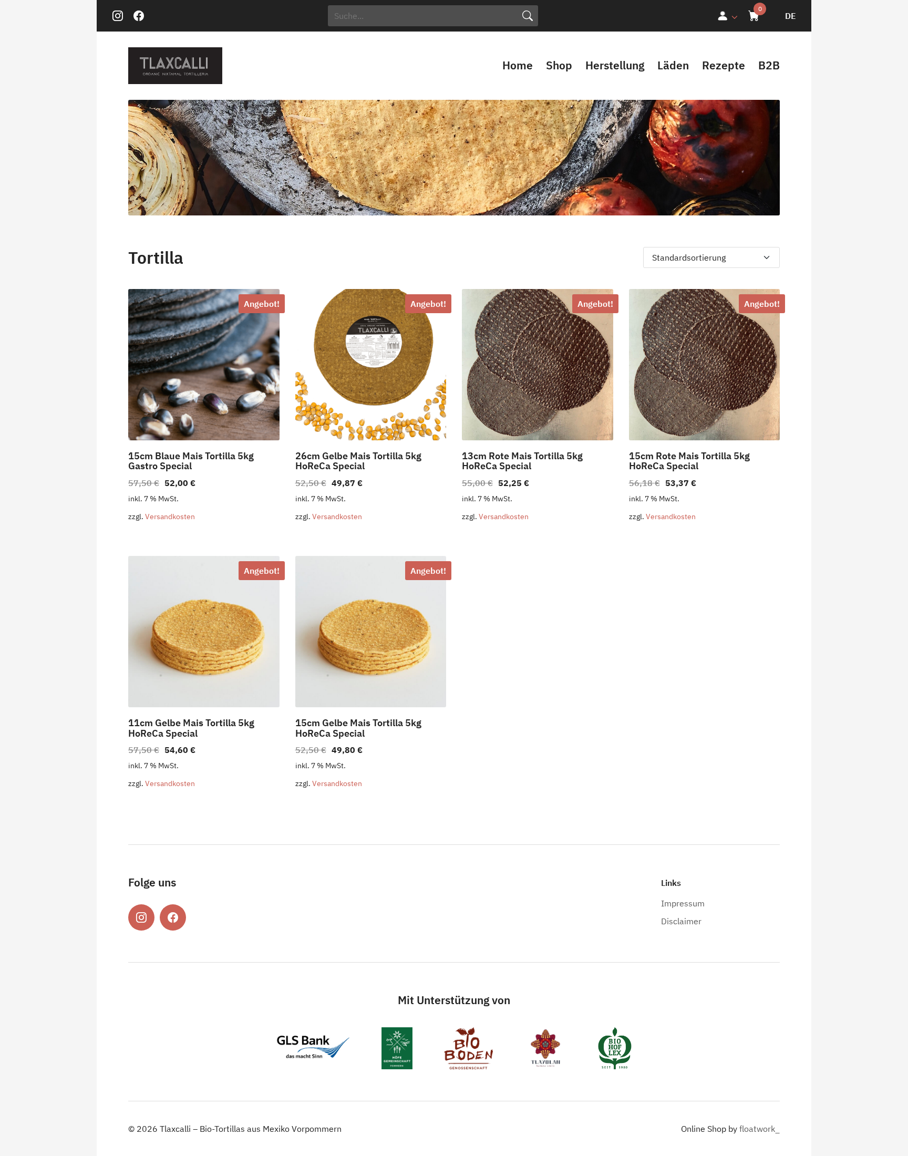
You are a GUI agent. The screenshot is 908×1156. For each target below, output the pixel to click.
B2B (769, 65)
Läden (673, 65)
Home (517, 65)
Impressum (683, 903)
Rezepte (723, 65)
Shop (559, 65)
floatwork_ (759, 1128)
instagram (117, 15)
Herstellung (614, 65)
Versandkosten (170, 516)
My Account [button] (727, 15)
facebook (138, 15)
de (790, 16)
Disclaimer (681, 921)
